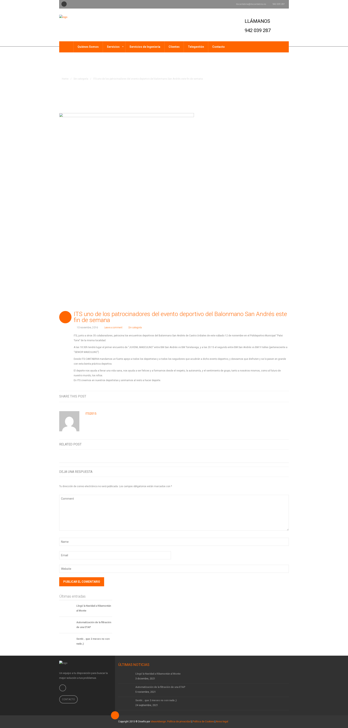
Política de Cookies (203, 721)
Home (65, 78)
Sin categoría (81, 78)
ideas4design (158, 721)
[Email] (287, 396)
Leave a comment (113, 327)
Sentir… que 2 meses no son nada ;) (156, 700)
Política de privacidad (179, 721)
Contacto (68, 699)
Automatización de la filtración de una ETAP (160, 687)
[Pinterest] (280, 396)
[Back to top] (115, 715)
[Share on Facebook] (243, 396)
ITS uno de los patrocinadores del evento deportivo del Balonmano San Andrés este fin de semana (180, 316)
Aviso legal (222, 721)
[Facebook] (64, 4)
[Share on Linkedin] (258, 396)
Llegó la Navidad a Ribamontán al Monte (158, 673)
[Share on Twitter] (250, 396)
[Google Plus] (265, 396)
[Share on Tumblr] (272, 396)
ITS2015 (90, 413)
